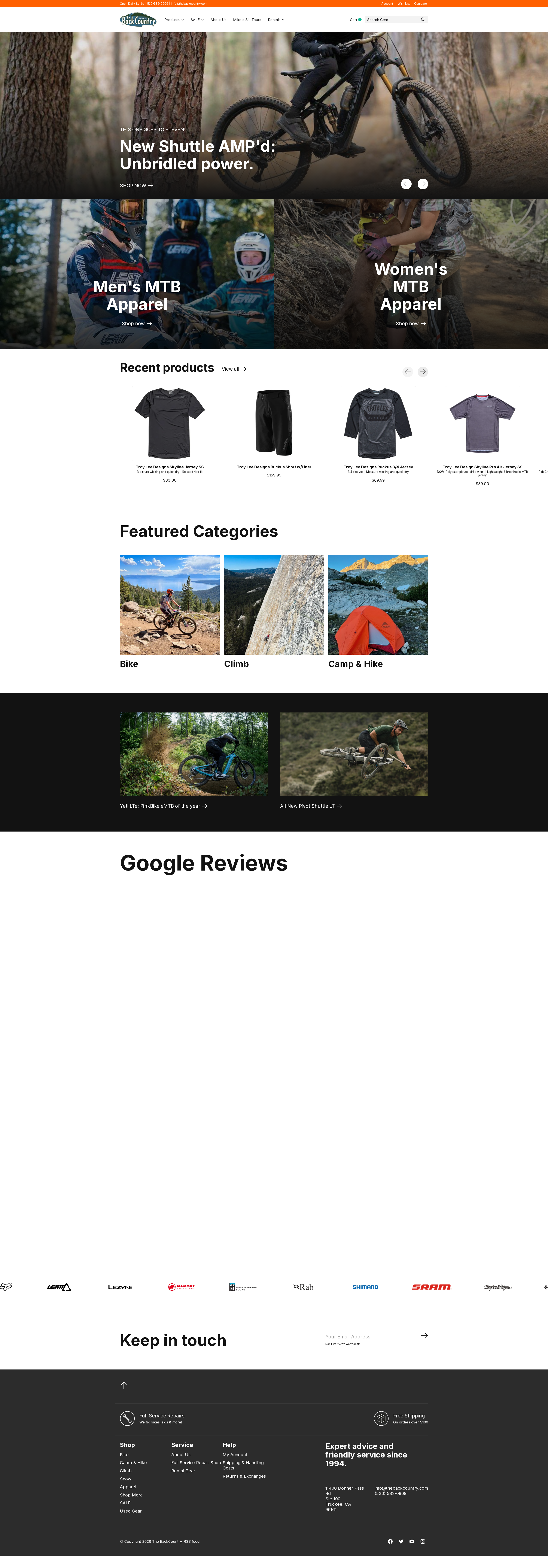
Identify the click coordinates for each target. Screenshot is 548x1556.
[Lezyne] (512, 1287)
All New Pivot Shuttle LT (307, 806)
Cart (357, 20)
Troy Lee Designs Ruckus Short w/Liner (274, 466)
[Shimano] (125, 1287)
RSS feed (192, 1541)
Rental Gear (183, 1470)
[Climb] (274, 605)
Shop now (133, 323)
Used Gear (131, 1511)
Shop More (131, 1495)
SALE (195, 20)
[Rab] (64, 1287)
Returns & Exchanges (244, 1476)
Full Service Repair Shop (196, 1462)
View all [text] (234, 370)
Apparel (128, 1486)
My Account (235, 1454)
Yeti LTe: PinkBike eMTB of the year (160, 806)
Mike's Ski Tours (247, 20)
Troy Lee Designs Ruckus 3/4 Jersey (378, 466)
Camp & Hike (355, 664)
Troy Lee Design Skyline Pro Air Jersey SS (483, 466)
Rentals (274, 20)
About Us (218, 20)
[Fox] (385, 1287)
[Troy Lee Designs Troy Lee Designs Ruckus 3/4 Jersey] (378, 423)
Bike (129, 664)
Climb (236, 664)
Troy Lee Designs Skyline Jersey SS (170, 466)
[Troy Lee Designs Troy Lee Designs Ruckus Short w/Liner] (274, 423)
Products (172, 20)
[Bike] (170, 605)
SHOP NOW (133, 185)
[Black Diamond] (319, 1287)
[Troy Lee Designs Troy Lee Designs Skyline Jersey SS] (170, 423)
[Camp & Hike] (378, 605)
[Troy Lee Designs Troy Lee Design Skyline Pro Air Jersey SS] (482, 423)
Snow (125, 1478)
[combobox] (396, 20)
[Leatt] (451, 1287)
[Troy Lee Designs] (258, 1287)
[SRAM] (191, 1287)
